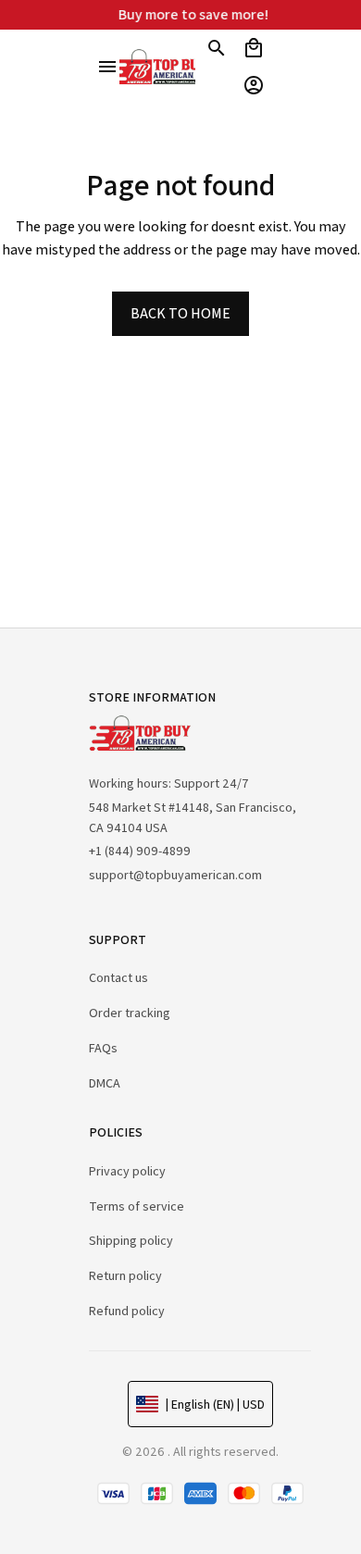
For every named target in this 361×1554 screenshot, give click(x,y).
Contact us (118, 977)
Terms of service (136, 1206)
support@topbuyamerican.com (175, 874)
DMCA (104, 1083)
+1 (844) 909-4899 (140, 850)
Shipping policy (131, 1240)
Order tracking (129, 1012)
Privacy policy (127, 1170)
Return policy (125, 1275)
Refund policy (127, 1310)
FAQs (103, 1047)
